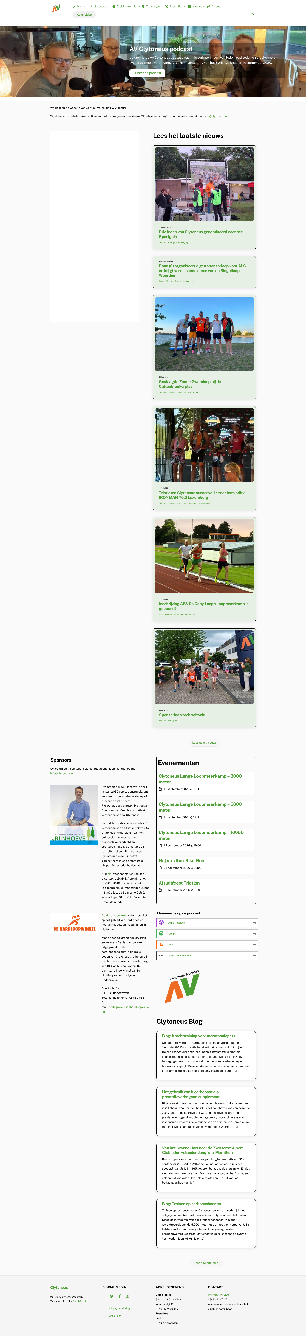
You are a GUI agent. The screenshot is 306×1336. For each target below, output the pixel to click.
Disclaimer (114, 1315)
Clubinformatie (126, 6)
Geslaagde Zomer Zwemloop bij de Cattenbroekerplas (190, 384)
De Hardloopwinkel (114, 915)
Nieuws (197, 6)
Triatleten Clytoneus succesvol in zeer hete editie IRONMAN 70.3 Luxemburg (202, 495)
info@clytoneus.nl (216, 116)
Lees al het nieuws (204, 742)
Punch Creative (81, 1301)
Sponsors (100, 6)
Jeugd (161, 281)
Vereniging (183, 242)
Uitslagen (181, 392)
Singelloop (179, 281)
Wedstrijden (192, 392)
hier (109, 873)
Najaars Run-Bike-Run (181, 860)
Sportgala (172, 242)
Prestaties (176, 6)
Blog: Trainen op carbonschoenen (191, 1203)
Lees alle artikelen (206, 1263)
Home (80, 6)
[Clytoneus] (56, 11)
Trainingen (152, 6)
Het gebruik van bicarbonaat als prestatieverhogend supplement (191, 1094)
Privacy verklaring (119, 1308)
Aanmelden (84, 14)
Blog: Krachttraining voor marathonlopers (198, 1036)
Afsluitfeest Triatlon (179, 883)
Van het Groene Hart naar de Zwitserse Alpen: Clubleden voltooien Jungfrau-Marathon (202, 1150)
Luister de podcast (147, 73)
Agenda (216, 6)
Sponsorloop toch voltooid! (182, 715)
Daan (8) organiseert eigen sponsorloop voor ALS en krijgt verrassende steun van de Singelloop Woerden (202, 271)
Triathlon (171, 392)
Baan (161, 614)
